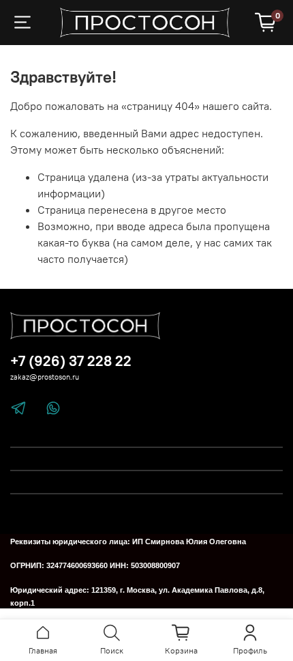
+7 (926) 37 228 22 (71, 361)
